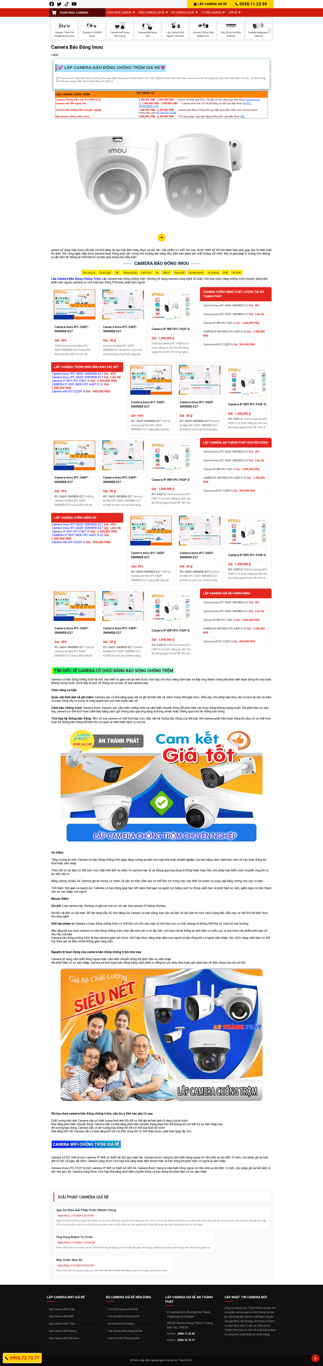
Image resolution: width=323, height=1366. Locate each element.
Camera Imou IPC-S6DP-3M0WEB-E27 (120, 329)
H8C (242, 116)
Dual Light (105, 272)
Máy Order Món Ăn (69, 1260)
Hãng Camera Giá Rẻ (151, 12)
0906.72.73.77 (186, 1340)
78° (117, 272)
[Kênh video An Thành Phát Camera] (74, 4)
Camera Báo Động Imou (161, 263)
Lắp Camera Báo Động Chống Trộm (76, 279)
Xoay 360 (179, 272)
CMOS (166, 272)
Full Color (146, 272)
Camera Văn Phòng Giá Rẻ (123, 1338)
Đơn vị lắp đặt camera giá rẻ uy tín (153, 1360)
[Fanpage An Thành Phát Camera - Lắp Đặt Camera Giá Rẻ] (51, 4)
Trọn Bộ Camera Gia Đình (123, 1309)
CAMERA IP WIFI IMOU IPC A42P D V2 (234, 333)
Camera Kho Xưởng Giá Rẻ (123, 1316)
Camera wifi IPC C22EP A (229, 344)
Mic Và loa (89, 272)
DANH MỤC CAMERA (74, 12)
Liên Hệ (232, 12)
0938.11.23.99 (253, 4)
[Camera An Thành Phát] (59, 4)
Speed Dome (196, 272)
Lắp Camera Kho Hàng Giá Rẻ (125, 1330)
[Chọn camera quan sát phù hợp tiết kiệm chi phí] (270, 30)
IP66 (225, 272)
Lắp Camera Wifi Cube (62, 1309)
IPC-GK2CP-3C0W (166, 112)
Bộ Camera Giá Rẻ (182, 12)
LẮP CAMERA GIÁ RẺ (212, 4)
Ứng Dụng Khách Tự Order (74, 1237)
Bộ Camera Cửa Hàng (121, 1323)
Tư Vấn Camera (211, 12)
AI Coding (213, 272)
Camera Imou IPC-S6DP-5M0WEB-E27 (71, 329)
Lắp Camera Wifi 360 (61, 1316)
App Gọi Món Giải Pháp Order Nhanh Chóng (86, 1210)
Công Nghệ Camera (119, 12)
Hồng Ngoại (130, 272)
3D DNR (236, 272)
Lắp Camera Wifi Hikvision (64, 1338)
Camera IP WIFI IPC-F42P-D (171, 329)
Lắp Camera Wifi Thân (62, 1323)
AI (157, 272)
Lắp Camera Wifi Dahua (62, 1330)
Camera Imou (252, 99)
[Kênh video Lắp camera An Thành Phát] (66, 4)
